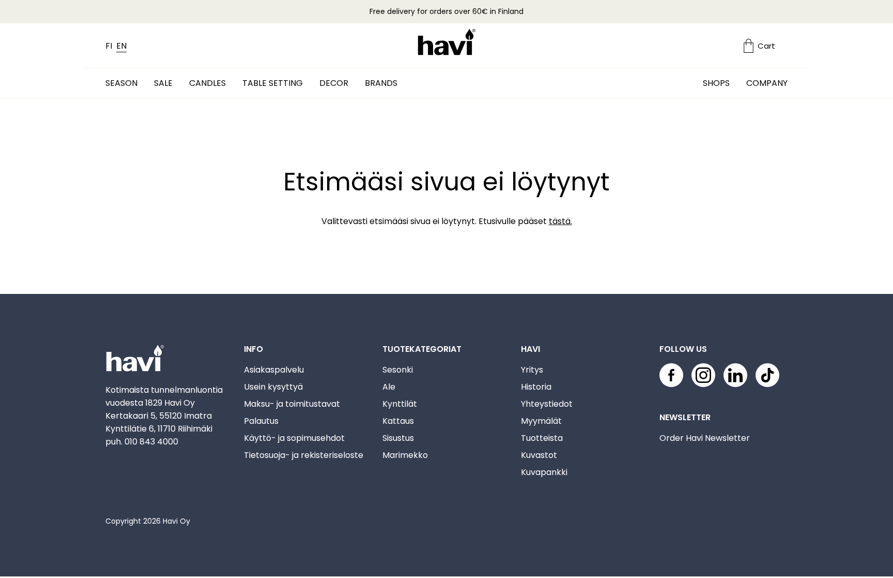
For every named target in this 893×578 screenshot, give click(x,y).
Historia (536, 387)
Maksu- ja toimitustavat (292, 404)
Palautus (261, 421)
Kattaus (398, 421)
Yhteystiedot (547, 404)
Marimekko (405, 455)
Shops (716, 83)
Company (767, 83)
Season (121, 83)
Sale (163, 83)
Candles (207, 83)
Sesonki (397, 370)
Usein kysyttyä (273, 387)
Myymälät (541, 421)
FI (108, 46)
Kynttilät (399, 404)
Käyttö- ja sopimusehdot (294, 438)
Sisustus (398, 438)
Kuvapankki (544, 472)
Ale (388, 387)
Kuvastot (539, 455)
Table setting (272, 83)
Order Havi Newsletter (704, 438)
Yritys (532, 370)
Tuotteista (542, 438)
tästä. (560, 221)
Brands (381, 83)
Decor (333, 83)
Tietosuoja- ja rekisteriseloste (303, 455)
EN (121, 46)
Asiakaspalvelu (274, 370)
